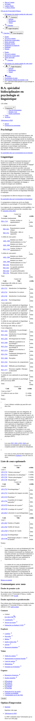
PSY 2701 (4, 354)
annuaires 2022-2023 (9, 211)
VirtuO (11, 23)
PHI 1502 (6, 265)
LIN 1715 (4, 288)
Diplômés (8, 47)
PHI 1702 (6, 273)
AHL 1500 (6, 241)
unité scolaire (15, 607)
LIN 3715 (4, 474)
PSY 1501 (4, 331)
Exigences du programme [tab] (12, 125)
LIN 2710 (4, 292)
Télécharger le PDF (7, 120)
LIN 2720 (4, 296)
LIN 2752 (4, 489)
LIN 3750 (4, 300)
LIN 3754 (4, 501)
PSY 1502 (4, 335)
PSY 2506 (4, 342)
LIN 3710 (4, 472)
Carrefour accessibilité (11, 693)
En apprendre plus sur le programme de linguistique (16, 199)
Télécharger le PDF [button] (11, 713)
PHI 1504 (6, 271)
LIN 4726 (4, 509)
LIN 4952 (4, 513)
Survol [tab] (7, 124)
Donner (7, 49)
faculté (16, 596)
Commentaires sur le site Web (14, 695)
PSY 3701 (4, 362)
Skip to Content (9, 2)
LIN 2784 (4, 531)
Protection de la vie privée (13, 691)
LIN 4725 (4, 505)
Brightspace (12, 21)
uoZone (11, 19)
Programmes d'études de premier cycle (16, 80)
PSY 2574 (4, 350)
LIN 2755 (4, 493)
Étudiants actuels (10, 44)
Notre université (9, 42)
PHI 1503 (6, 268)
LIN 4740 (4, 538)
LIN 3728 (4, 480)
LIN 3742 (4, 535)
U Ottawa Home (10, 7)
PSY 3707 (4, 366)
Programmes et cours (11, 78)
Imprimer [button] (7, 707)
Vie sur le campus (10, 38)
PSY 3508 (4, 358)
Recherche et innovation (12, 40)
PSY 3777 (4, 370)
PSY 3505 (14, 443)
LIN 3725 (4, 497)
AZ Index (8, 4)
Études (7, 37)
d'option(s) (18, 455)
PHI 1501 (6, 229)
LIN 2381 (4, 523)
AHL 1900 (6, 245)
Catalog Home (9, 6)
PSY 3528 (22, 443)
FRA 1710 (4, 221)
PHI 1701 (6, 233)
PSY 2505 (4, 339)
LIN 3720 (4, 477)
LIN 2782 (4, 527)
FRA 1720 (6, 249)
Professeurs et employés (12, 45)
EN (18, 14)
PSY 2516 (4, 346)
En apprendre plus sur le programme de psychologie (17, 153)
